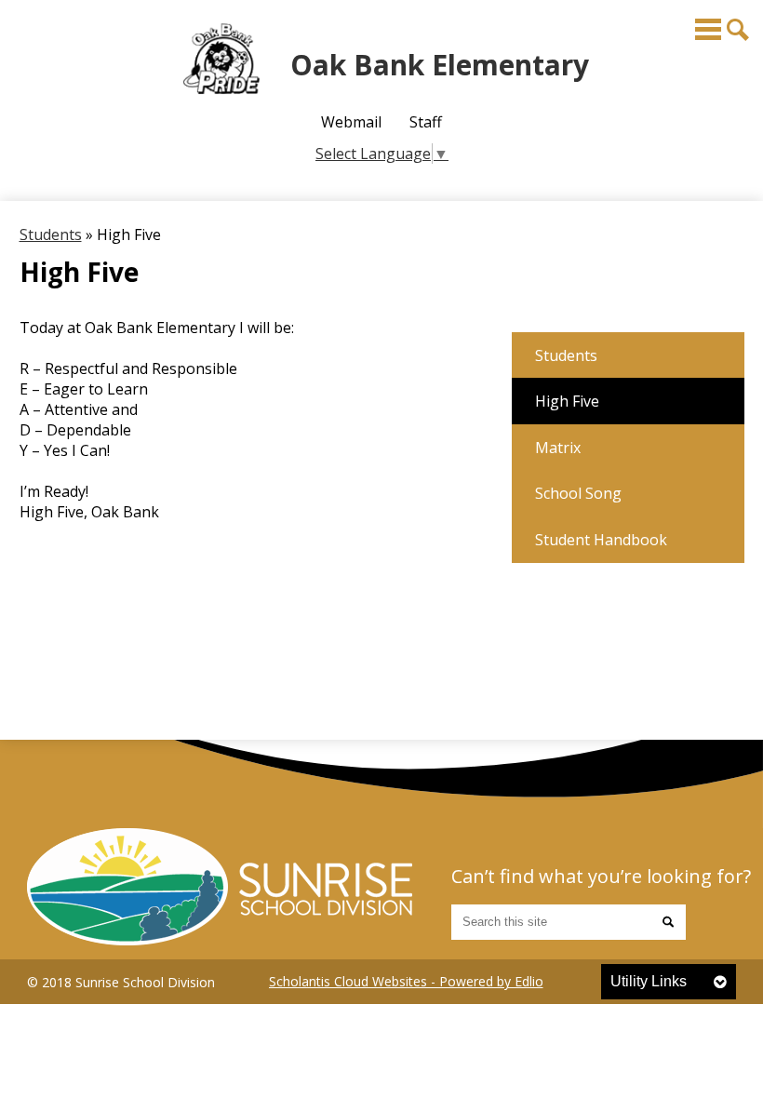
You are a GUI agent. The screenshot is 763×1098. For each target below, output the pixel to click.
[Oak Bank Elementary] (219, 886)
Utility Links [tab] (648, 981)
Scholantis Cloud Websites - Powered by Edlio (406, 981)
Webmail (351, 122)
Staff (425, 122)
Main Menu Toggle (708, 29)
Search (738, 30)
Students (51, 234)
